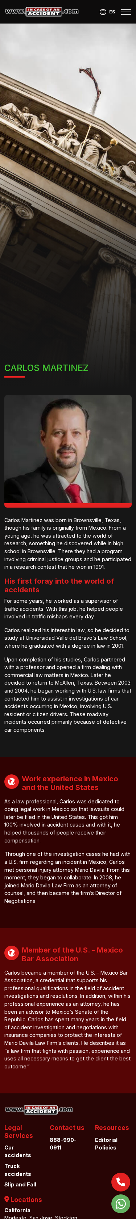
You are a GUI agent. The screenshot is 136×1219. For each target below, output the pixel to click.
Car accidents (17, 1151)
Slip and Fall (20, 1184)
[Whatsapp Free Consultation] (120, 1203)
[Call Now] (120, 1182)
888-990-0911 (63, 1144)
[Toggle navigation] (126, 12)
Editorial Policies (106, 1144)
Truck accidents (17, 1170)
